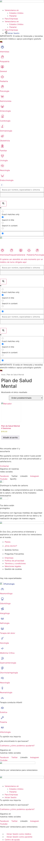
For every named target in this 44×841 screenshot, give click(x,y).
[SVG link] (22, 185)
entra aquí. (7, 41)
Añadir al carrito (10, 437)
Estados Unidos (16, 13)
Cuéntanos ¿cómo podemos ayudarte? (17, 745)
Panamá (12, 16)
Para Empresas (11, 18)
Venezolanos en (12, 10)
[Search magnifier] (3, 203)
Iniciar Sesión (13, 33)
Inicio (3, 375)
